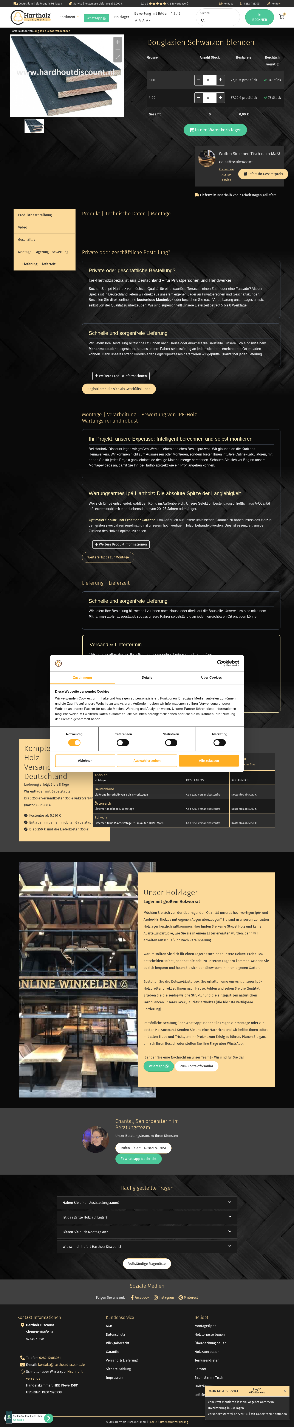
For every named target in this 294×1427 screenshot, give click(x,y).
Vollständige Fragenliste (147, 1264)
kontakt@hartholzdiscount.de (61, 1365)
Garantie (112, 1352)
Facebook (141, 1297)
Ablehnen (85, 760)
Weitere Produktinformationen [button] (122, 376)
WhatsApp (95, 18)
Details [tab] (147, 677)
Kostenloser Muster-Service (226, 174)
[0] (281, 17)
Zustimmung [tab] (82, 677)
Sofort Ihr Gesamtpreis (265, 174)
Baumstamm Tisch (209, 1378)
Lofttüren (202, 1395)
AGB (109, 1326)
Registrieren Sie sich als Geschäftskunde (118, 389)
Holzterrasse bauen (210, 1334)
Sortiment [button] (68, 17)
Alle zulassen (209, 760)
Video (22, 227)
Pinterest (190, 1297)
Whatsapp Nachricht (140, 1159)
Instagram (166, 1297)
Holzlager (121, 17)
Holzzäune (203, 1386)
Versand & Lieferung (122, 1360)
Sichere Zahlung (118, 1369)
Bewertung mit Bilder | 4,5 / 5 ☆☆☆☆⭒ (157, 16)
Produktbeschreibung (35, 215)
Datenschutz (115, 1334)
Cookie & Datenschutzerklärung (168, 1422)
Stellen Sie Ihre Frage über (27, 1418)
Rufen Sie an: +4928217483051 (143, 1148)
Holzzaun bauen (207, 1352)
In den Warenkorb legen (218, 129)
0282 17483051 (50, 1358)
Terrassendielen (207, 1360)
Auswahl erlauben (147, 760)
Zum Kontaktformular (196, 1066)
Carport (200, 1369)
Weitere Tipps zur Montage (108, 557)
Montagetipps (205, 1326)
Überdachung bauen (210, 1343)
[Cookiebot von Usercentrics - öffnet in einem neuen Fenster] (220, 663)
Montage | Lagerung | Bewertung (43, 252)
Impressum (114, 1378)
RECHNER (259, 20)
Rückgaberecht (117, 1343)
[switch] (123, 742)
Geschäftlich (27, 240)
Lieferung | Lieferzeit (39, 264)
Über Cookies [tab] (211, 677)
